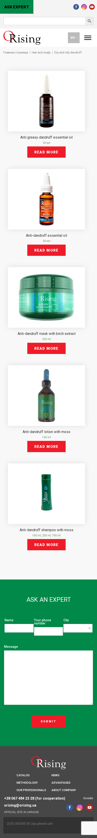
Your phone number (42, 622)
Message (11, 646)
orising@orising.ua (20, 805)
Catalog (23, 775)
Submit (48, 721)
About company (63, 790)
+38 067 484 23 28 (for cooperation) (34, 798)
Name (9, 620)
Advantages (60, 782)
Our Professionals (31, 790)
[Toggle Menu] (87, 37)
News (55, 775)
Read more (46, 152)
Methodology (27, 782)
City (66, 620)
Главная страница (15, 52)
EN (73, 37)
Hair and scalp (41, 52)
